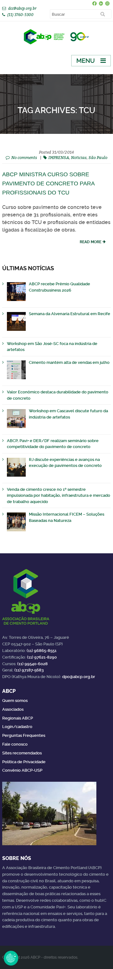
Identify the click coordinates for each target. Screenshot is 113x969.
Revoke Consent (11, 958)
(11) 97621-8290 (42, 657)
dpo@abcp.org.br (78, 676)
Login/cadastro (17, 726)
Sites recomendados (22, 753)
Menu (85, 60)
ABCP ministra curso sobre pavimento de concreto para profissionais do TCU (48, 183)
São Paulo (98, 157)
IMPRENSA (58, 157)
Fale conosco (15, 744)
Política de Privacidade (24, 761)
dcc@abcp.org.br (22, 8)
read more (90, 242)
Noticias (79, 157)
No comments (24, 157)
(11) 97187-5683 (29, 670)
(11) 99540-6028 (32, 663)
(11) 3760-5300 (20, 14)
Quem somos (15, 700)
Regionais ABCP (17, 718)
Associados (13, 709)
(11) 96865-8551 (41, 650)
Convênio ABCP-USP (22, 770)
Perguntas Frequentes (23, 735)
